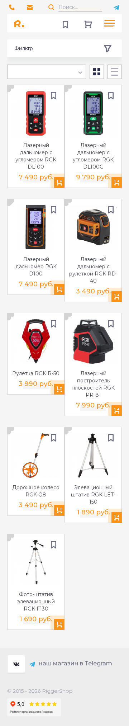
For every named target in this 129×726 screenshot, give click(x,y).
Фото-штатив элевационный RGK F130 (36, 601)
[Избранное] (65, 23)
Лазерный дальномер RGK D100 (36, 266)
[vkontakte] (16, 664)
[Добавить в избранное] (53, 96)
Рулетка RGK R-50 (35, 373)
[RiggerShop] (21, 23)
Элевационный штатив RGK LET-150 (93, 494)
